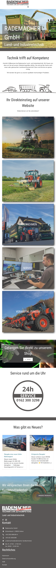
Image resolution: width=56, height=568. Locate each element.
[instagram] (6, 520)
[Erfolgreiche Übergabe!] (42, 443)
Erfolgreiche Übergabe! (38, 454)
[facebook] (3, 520)
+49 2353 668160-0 (11, 534)
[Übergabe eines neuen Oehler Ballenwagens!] (14, 443)
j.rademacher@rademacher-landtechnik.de (18, 541)
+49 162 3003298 (10, 537)
